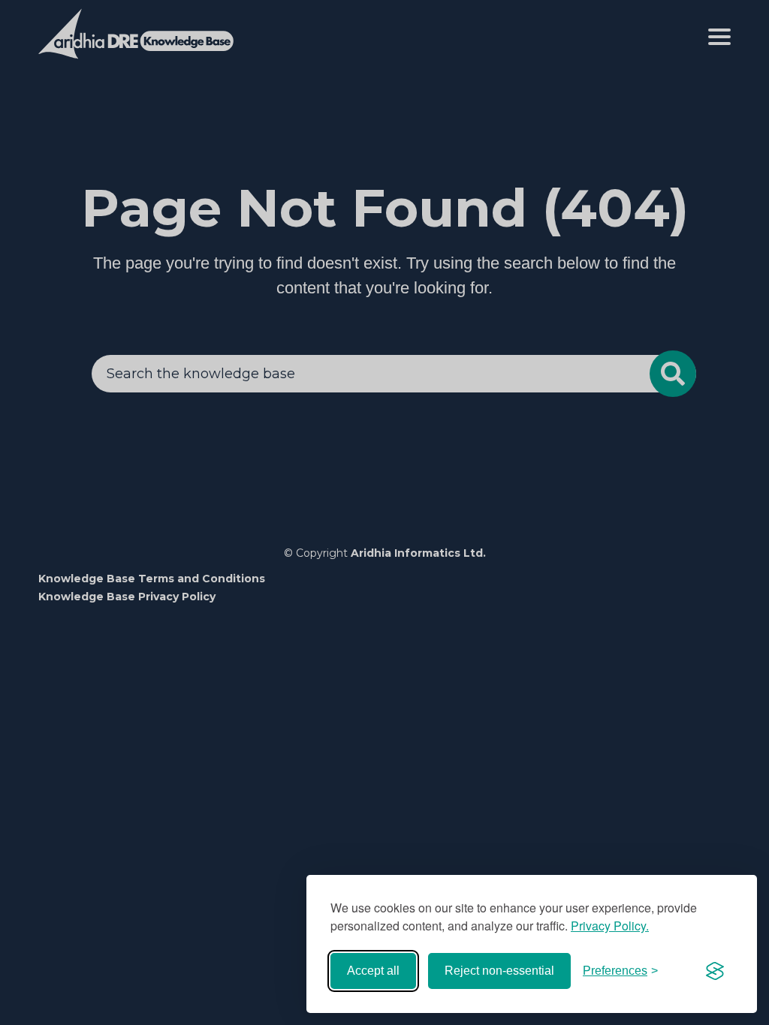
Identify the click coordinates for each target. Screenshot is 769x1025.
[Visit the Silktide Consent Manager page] (715, 971)
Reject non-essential (499, 970)
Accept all (373, 970)
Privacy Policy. (610, 925)
